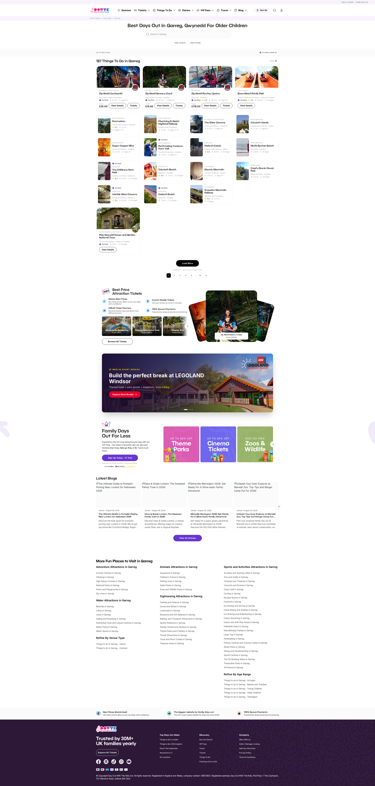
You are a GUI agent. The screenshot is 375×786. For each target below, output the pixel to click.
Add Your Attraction (247, 748)
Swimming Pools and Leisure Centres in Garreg (118, 623)
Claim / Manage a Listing (249, 744)
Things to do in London (169, 739)
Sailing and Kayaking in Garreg (111, 618)
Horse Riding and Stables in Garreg (240, 610)
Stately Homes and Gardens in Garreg (178, 627)
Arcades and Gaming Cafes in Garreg (242, 573)
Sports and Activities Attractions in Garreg (250, 566)
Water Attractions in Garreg (113, 600)
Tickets (142, 10)
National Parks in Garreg (107, 585)
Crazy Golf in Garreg (233, 589)
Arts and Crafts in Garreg (236, 577)
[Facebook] (98, 762)
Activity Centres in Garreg (108, 573)
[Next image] (136, 77)
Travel (224, 10)
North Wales (95, 18)
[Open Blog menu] (246, 10)
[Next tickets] (187, 326)
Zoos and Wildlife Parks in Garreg (176, 589)
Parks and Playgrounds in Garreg (112, 589)
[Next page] (206, 275)
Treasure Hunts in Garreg (172, 643)
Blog (240, 10)
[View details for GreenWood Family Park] (256, 88)
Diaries (186, 10)
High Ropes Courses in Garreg (110, 581)
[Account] (281, 10)
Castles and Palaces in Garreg (174, 602)
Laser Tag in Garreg (233, 634)
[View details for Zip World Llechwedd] (118, 88)
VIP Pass (205, 10)
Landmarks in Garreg (170, 610)
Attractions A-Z (166, 753)
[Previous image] (100, 77)
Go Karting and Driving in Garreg (239, 606)
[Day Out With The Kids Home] (100, 10)
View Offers (195, 43)
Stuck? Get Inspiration (169, 748)
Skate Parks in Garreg (234, 647)
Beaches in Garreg (105, 606)
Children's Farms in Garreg (172, 577)
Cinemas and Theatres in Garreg (239, 581)
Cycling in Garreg (232, 593)
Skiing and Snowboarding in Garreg (241, 651)
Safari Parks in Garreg (170, 585)
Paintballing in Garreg (234, 638)
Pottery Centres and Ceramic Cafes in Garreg (245, 643)
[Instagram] (121, 762)
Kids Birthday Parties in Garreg (238, 630)
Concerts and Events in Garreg (238, 585)
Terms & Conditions (247, 757)
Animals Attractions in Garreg (178, 566)
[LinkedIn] (106, 762)
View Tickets (180, 43)
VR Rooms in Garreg (233, 667)
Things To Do (164, 10)
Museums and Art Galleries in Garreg (177, 614)
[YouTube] (129, 762)
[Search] (274, 10)
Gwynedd (107, 18)
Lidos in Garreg (103, 614)
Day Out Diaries (205, 739)
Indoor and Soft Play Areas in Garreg (241, 622)
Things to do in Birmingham (171, 744)
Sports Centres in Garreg (236, 655)
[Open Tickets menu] (149, 10)
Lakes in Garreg (103, 610)
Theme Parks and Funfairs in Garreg (177, 631)
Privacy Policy (245, 753)
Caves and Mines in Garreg (173, 606)
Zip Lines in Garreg (105, 593)
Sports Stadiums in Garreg (172, 623)
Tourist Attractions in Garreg (173, 635)
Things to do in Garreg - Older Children (242, 692)
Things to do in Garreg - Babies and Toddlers (245, 684)
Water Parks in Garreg (106, 627)
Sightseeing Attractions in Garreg (181, 596)
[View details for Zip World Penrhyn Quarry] (210, 88)
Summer (126, 10)
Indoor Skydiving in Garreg (236, 618)
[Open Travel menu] (231, 10)
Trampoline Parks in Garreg (237, 663)
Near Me (263, 10)
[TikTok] (113, 762)
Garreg (117, 18)
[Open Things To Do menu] (175, 10)
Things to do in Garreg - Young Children (243, 688)
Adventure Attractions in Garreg (116, 566)
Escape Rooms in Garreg (235, 597)
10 (200, 275)
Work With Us (362, 2)
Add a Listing (347, 2)
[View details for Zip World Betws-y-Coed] (164, 88)
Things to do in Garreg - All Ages (239, 680)
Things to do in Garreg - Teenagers (240, 696)
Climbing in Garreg (105, 577)
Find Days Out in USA (208, 761)
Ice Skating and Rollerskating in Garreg (242, 614)
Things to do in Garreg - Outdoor (111, 648)
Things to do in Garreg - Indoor (111, 644)
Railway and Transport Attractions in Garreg (181, 618)
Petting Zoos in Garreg (170, 581)
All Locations (165, 757)
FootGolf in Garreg (232, 601)
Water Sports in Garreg (107, 631)
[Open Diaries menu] (193, 10)
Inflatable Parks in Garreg (236, 626)
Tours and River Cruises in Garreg (176, 639)
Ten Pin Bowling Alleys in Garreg (239, 659)
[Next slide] (273, 444)
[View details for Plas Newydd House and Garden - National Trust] (118, 231)
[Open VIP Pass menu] (213, 10)
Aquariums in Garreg (170, 573)
